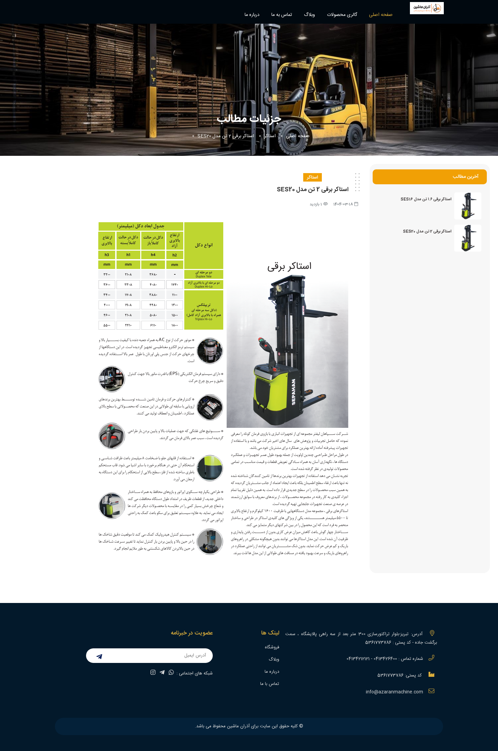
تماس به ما (281, 15)
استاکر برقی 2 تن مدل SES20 (226, 136)
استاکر (270, 136)
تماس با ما (269, 684)
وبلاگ (309, 15)
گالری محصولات (342, 15)
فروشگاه (272, 647)
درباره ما (252, 15)
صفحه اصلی (381, 15)
